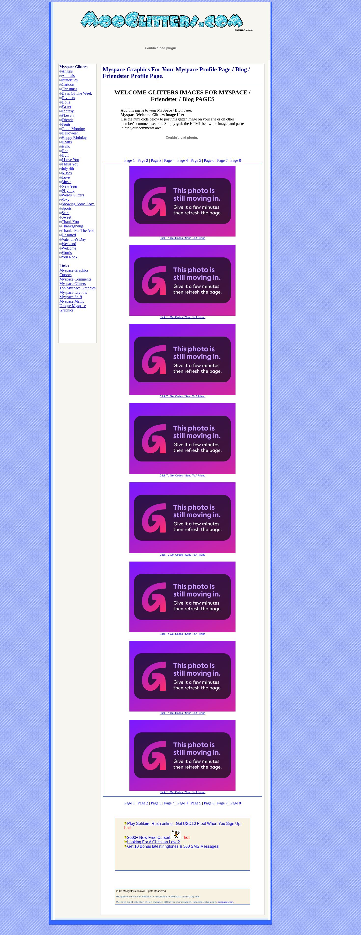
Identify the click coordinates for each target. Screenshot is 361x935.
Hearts (67, 142)
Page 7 (222, 160)
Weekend (69, 244)
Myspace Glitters (72, 284)
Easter (66, 106)
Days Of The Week (77, 93)
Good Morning (73, 129)
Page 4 (169, 160)
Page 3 (156, 160)
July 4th (68, 168)
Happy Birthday (74, 137)
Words (67, 253)
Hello (66, 146)
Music (66, 182)
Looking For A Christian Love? (153, 842)
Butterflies (70, 80)
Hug (65, 155)
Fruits (66, 124)
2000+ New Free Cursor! (148, 837)
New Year (69, 186)
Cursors (65, 275)
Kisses (67, 173)
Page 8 (235, 160)
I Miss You (70, 164)
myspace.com (225, 902)
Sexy (65, 199)
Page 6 (209, 160)
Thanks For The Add (78, 230)
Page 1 (129, 160)
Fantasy (68, 111)
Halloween (70, 133)
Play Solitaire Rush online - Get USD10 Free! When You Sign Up (183, 823)
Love (66, 177)
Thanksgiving (72, 226)
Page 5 (196, 160)
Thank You (70, 222)
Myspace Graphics (73, 270)
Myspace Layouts (73, 292)
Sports (66, 208)
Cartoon (68, 84)
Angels (67, 71)
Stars (65, 213)
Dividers (68, 98)
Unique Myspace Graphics (72, 308)
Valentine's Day (74, 239)
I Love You (70, 160)
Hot (65, 151)
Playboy (68, 191)
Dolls (66, 102)
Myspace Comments (75, 279)
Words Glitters (73, 195)
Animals (68, 76)
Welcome (69, 248)
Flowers (68, 115)
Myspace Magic (71, 301)
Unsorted (69, 235)
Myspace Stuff (70, 297)
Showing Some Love (78, 204)
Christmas (69, 89)
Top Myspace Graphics (77, 288)
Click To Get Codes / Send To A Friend (182, 238)
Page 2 (143, 160)
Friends (67, 120)
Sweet (66, 217)
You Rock (69, 257)
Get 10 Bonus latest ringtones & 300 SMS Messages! (173, 846)
